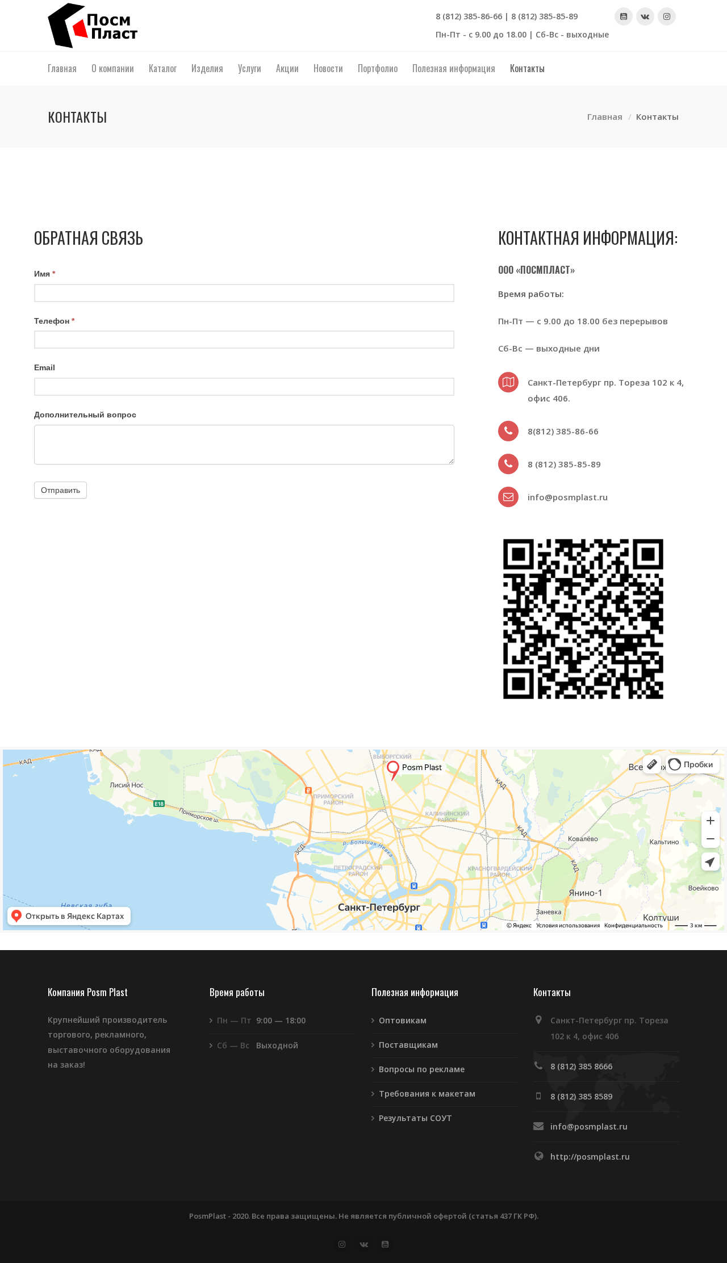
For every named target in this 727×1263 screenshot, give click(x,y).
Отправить (60, 490)
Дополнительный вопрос (85, 414)
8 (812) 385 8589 (581, 1096)
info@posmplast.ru (589, 1126)
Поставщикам (408, 1044)
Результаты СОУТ (415, 1118)
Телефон (54, 320)
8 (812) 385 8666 (581, 1066)
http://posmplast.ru (590, 1156)
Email (44, 367)
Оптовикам (403, 1020)
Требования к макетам (427, 1093)
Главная (604, 117)
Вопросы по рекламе (422, 1069)
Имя (44, 273)
